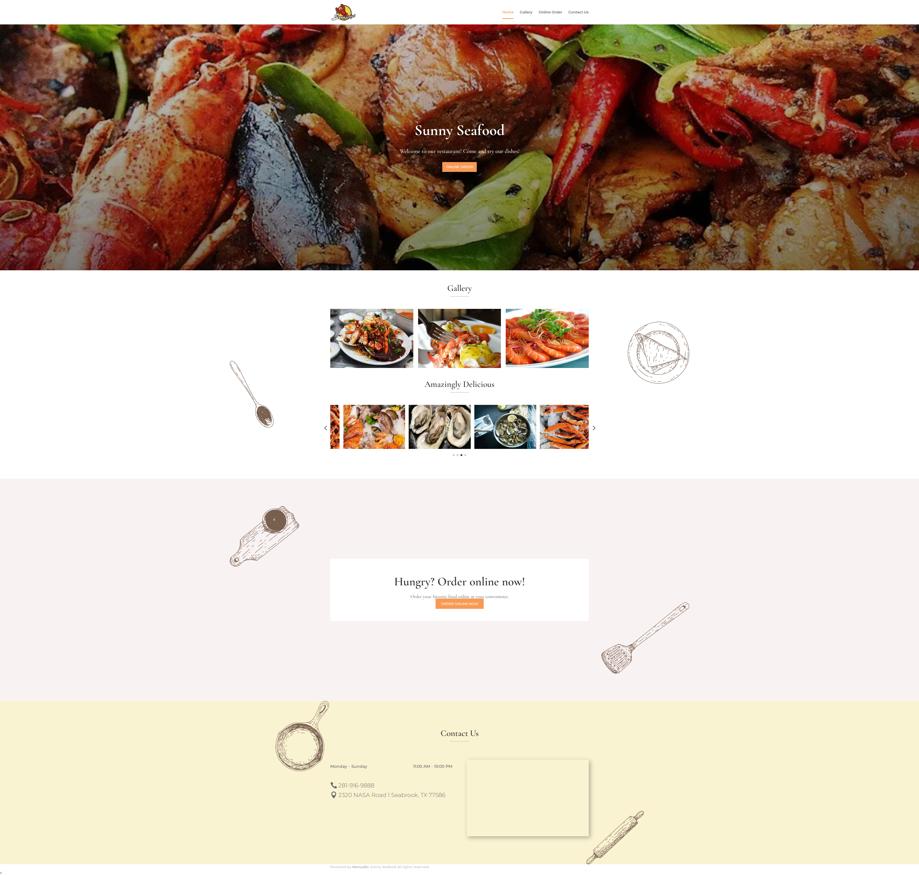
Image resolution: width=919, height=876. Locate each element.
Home (508, 12)
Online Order (550, 12)
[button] (325, 428)
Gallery (526, 12)
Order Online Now (459, 603)
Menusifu (360, 867)
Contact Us (578, 12)
